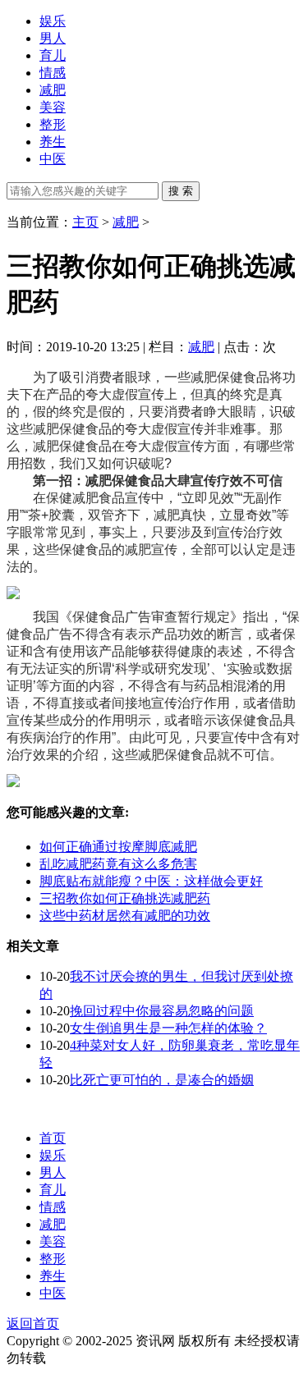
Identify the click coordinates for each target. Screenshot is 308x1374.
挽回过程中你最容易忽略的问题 (162, 1011)
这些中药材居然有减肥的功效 (124, 916)
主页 (85, 222)
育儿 (52, 55)
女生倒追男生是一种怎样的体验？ (168, 1028)
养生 (52, 142)
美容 (52, 107)
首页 (52, 1138)
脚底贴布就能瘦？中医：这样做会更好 (151, 881)
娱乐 (52, 21)
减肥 (52, 90)
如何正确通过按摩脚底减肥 (118, 847)
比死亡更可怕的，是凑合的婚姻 (162, 1080)
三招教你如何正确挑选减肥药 (124, 898)
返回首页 (33, 1323)
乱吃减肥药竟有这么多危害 (118, 864)
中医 (52, 159)
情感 (52, 73)
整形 (52, 124)
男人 (52, 38)
